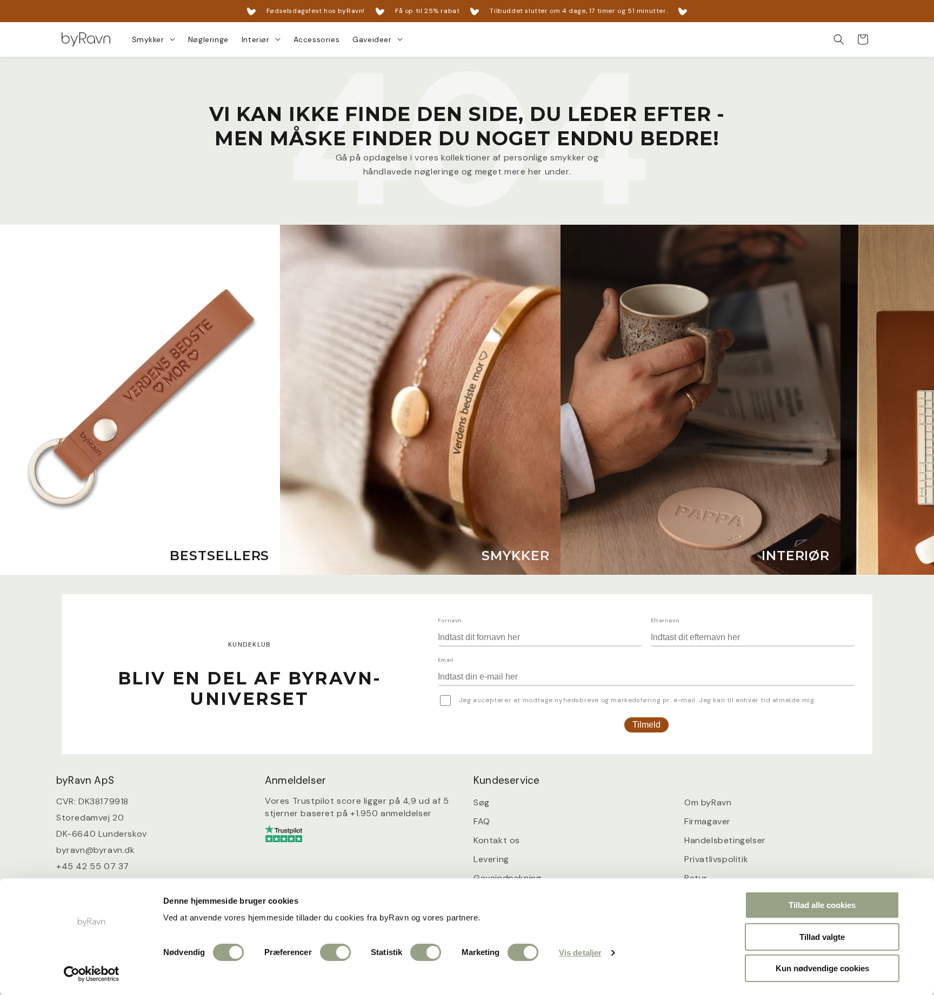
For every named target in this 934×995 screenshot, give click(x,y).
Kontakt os (496, 840)
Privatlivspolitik (716, 859)
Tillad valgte (822, 937)
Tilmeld (646, 724)
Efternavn (665, 620)
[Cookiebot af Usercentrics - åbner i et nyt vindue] (91, 974)
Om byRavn (707, 803)
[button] (153, 39)
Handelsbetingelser (725, 840)
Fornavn (450, 620)
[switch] (335, 952)
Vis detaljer (580, 952)
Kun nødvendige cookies (822, 968)
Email (446, 659)
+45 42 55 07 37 (92, 866)
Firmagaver (707, 821)
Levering (491, 859)
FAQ (481, 821)
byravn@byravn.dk (95, 850)
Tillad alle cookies (822, 905)
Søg (481, 803)
